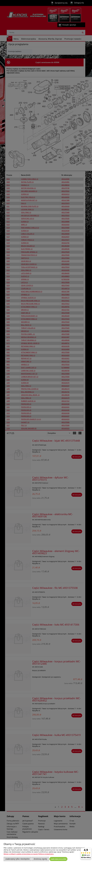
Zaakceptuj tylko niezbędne (17, 859)
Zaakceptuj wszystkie (58, 859)
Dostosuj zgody (40, 859)
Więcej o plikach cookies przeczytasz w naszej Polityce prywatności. (29, 854)
